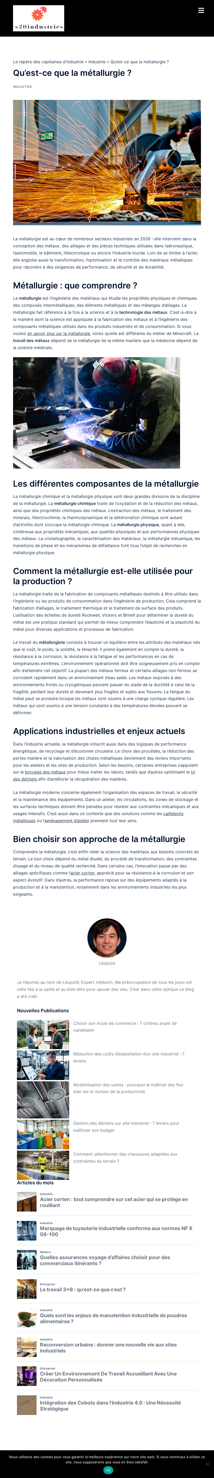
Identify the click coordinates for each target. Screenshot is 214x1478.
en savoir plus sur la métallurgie (58, 333)
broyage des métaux (45, 772)
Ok (108, 1470)
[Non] (207, 1464)
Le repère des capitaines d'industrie (48, 61)
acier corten (82, 873)
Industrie (96, 61)
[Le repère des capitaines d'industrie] (38, 17)
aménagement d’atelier (67, 820)
